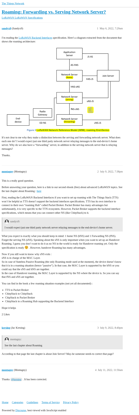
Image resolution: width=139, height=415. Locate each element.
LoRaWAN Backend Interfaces (35, 37)
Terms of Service (51, 402)
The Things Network (13, 3)
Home (5, 402)
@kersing (16, 379)
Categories (17, 402)
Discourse (20, 410)
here (39, 191)
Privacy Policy (71, 402)
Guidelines (32, 402)
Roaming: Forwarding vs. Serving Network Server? (54, 11)
